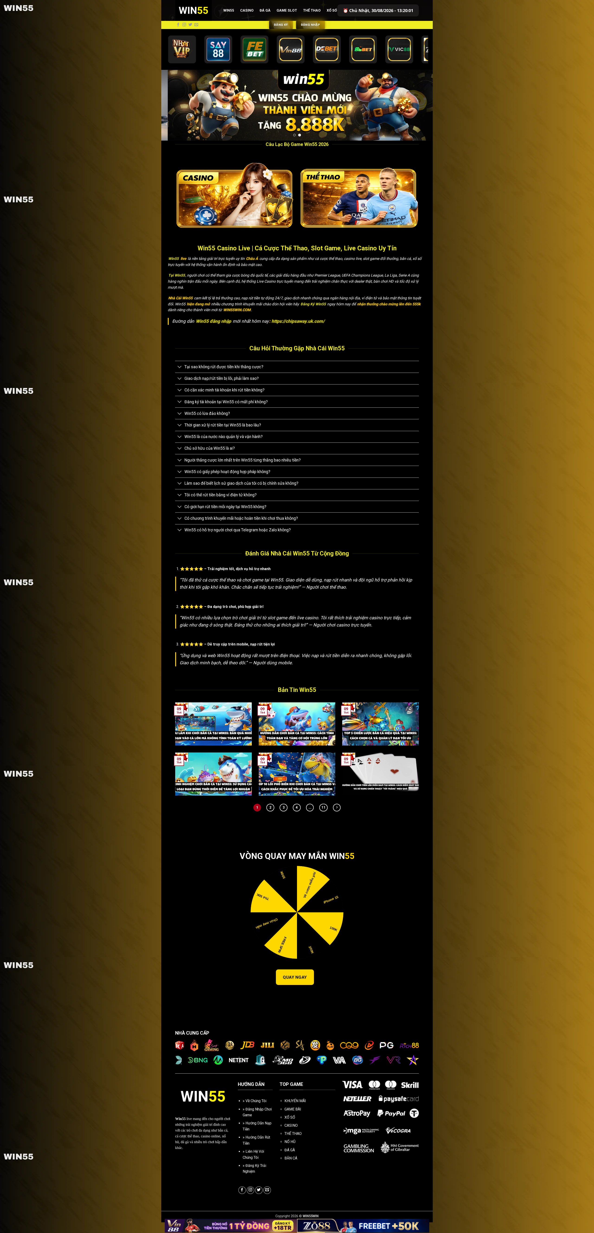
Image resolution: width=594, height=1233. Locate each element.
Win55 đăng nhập (214, 332)
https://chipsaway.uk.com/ (298, 332)
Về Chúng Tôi (255, 1111)
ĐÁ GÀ (289, 1161)
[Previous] (172, 110)
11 (323, 818)
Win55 (228, 10)
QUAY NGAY (295, 987)
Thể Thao (312, 10)
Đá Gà (265, 10)
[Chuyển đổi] (179, 378)
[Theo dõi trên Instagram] (184, 25)
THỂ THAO (293, 1144)
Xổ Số (332, 10)
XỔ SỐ (289, 1128)
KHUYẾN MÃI (295, 1111)
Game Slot (287, 10)
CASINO (291, 1136)
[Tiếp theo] (337, 818)
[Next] (421, 110)
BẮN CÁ (290, 1169)
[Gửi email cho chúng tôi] (196, 25)
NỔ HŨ (289, 1152)
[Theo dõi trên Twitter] (190, 25)
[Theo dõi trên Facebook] (178, 25)
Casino (247, 10)
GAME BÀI (292, 1120)
